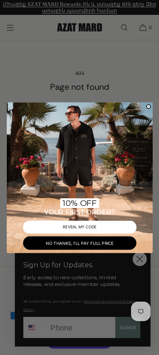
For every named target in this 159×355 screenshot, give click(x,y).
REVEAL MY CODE (80, 227)
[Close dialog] (148, 106)
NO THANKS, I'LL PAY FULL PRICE (80, 242)
